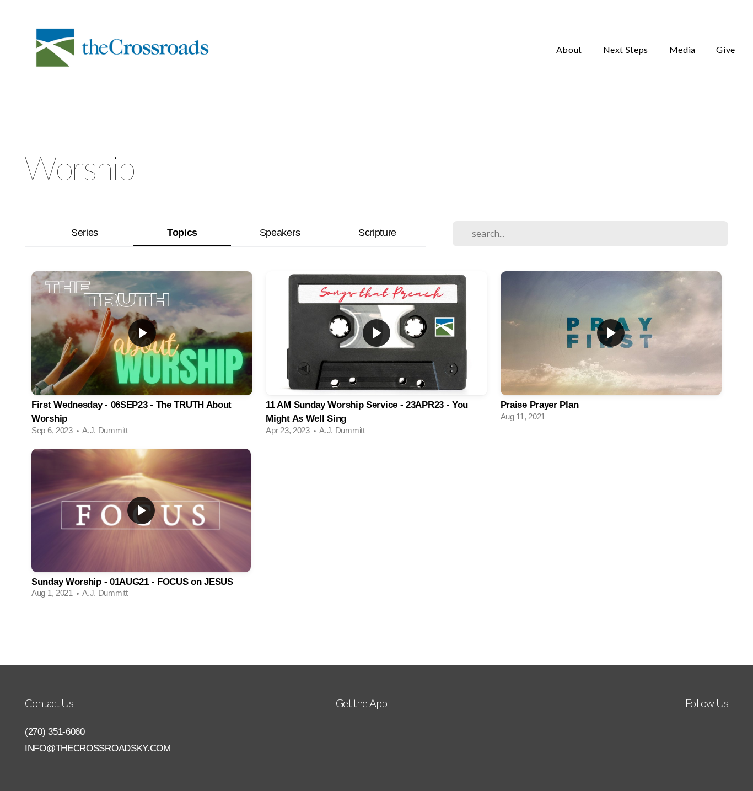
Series (84, 232)
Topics (182, 232)
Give (725, 49)
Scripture (377, 232)
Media (683, 49)
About (570, 49)
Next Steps (626, 49)
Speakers (280, 232)
